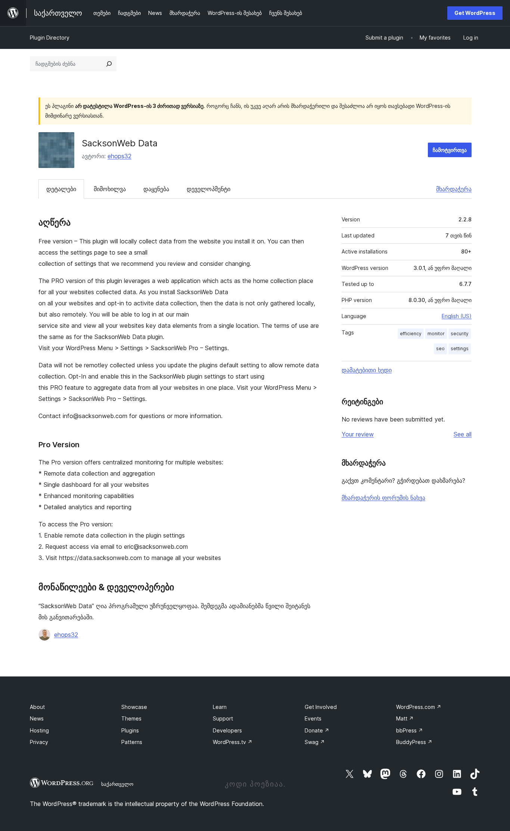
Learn (220, 707)
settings (460, 348)
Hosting (39, 730)
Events (313, 718)
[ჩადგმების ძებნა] (109, 63)
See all (463, 434)
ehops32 (119, 156)
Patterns (131, 742)
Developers (227, 730)
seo (440, 348)
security (460, 333)
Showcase (134, 707)
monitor (436, 333)
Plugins (130, 730)
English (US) (457, 316)
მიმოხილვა (110, 189)
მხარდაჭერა (454, 189)
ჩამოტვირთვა (450, 150)
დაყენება (156, 189)
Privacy (39, 742)
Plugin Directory (49, 37)
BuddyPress (414, 742)
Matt (405, 718)
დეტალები (61, 189)
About (37, 707)
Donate (317, 730)
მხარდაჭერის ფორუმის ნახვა (383, 497)
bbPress (409, 730)
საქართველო (117, 784)
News (37, 718)
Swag (315, 742)
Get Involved (321, 707)
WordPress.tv (232, 742)
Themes (131, 718)
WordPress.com (418, 707)
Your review (358, 434)
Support (223, 718)
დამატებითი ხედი (367, 370)
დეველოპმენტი (208, 189)
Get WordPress (474, 13)
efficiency (411, 333)
